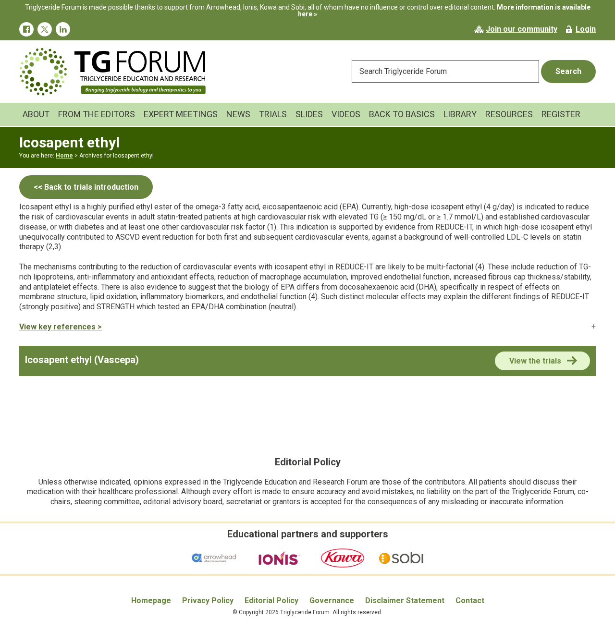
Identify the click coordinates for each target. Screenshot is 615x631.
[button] (307, 326)
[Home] (113, 52)
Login (586, 29)
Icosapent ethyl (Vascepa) (82, 359)
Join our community (521, 29)
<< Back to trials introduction (86, 187)
